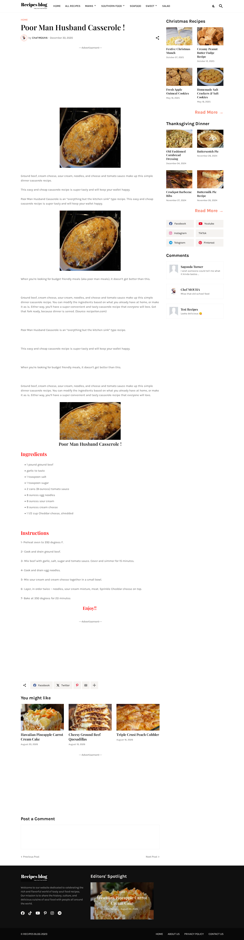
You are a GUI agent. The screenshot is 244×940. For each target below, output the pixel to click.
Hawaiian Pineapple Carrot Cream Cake (42, 736)
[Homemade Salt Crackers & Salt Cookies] (210, 77)
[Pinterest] (77, 685)
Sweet (150, 6)
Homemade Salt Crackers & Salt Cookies (207, 93)
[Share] (157, 38)
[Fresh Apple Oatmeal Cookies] (179, 77)
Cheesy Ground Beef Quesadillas (84, 736)
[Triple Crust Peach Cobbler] (138, 717)
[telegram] (59, 913)
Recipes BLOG (32, 934)
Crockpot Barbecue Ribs (179, 194)
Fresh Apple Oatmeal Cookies (177, 91)
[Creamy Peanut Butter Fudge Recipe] (210, 36)
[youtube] (38, 913)
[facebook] (23, 913)
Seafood (135, 6)
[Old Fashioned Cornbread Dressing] (179, 139)
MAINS (89, 6)
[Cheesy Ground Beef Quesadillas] (90, 717)
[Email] (86, 685)
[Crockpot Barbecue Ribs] (179, 179)
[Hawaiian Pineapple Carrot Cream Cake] (42, 717)
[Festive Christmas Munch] (179, 36)
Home (57, 6)
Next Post (151, 856)
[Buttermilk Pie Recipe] (210, 179)
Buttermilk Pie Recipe (207, 194)
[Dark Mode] (213, 6)
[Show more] (94, 685)
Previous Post (31, 856)
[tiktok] (30, 913)
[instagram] (52, 913)
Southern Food (111, 6)
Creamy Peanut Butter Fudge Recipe (207, 52)
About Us (174, 934)
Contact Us (216, 934)
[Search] (220, 6)
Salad (166, 6)
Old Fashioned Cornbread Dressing (176, 155)
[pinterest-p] (45, 913)
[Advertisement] (90, 76)
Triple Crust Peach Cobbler (137, 734)
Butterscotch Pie (208, 151)
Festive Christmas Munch (178, 51)
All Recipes (72, 6)
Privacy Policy (194, 934)
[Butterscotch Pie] (210, 139)
